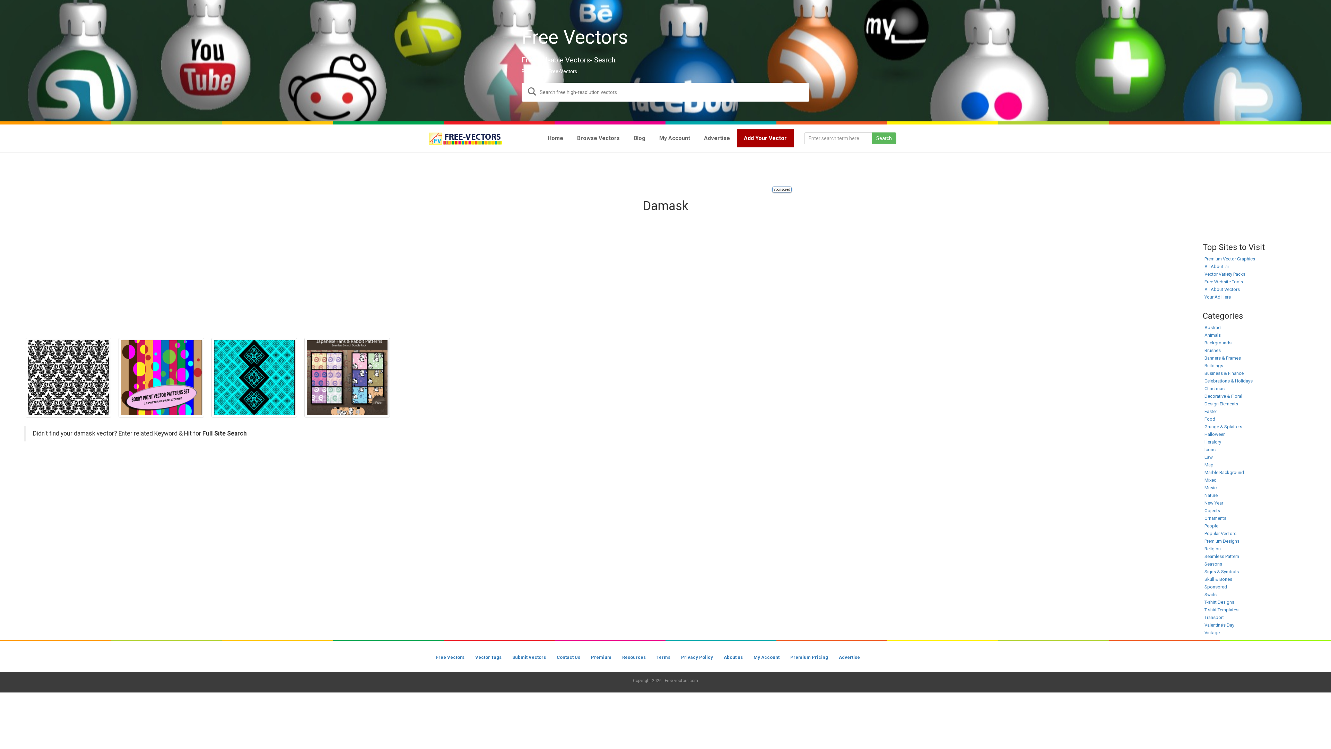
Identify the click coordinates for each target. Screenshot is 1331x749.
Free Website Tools (1223, 281)
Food (1209, 419)
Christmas (1214, 388)
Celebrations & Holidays (1228, 381)
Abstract (1213, 327)
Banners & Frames (1222, 358)
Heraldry (1212, 442)
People (1211, 525)
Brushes (1212, 350)
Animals (1212, 335)
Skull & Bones (1218, 579)
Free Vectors (450, 657)
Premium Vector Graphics (1229, 258)
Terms (663, 657)
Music (1210, 487)
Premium (601, 657)
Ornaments (1215, 518)
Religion (1212, 548)
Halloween (1215, 434)
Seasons (1213, 564)
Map (1208, 464)
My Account (767, 657)
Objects (1212, 510)
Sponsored (782, 189)
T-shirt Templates (1221, 609)
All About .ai (1216, 266)
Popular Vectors (1220, 533)
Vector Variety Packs (1224, 274)
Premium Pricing (809, 657)
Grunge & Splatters (1223, 426)
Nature (1211, 495)
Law (1208, 457)
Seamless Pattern (1221, 556)
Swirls (1210, 594)
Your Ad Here (1217, 297)
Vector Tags (488, 657)
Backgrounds (1218, 342)
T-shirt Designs (1219, 602)
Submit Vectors (529, 657)
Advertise (849, 657)
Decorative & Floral (1223, 396)
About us (733, 657)
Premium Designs (1221, 541)
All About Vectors (1222, 289)
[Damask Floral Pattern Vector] (68, 377)
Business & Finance (1224, 373)
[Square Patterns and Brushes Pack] (254, 377)
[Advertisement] (665, 170)
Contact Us (568, 657)
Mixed (1210, 480)
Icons (1210, 449)
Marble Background (1224, 472)
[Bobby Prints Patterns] (161, 377)
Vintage (1212, 632)
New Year (1213, 503)
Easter (1210, 411)
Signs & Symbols (1221, 571)
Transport (1214, 617)
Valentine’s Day (1219, 625)
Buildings (1213, 365)
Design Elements (1221, 403)
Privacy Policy (697, 657)
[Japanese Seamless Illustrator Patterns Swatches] (347, 377)
